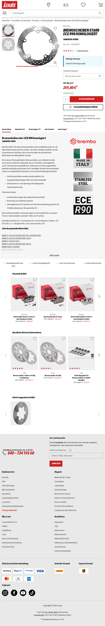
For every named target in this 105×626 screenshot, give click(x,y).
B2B (3, 481)
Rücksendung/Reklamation (13, 506)
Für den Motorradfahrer (63, 506)
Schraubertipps (60, 490)
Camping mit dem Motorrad (65, 510)
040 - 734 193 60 (21, 453)
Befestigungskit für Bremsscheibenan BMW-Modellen (81, 378)
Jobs (4, 534)
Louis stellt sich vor (9, 522)
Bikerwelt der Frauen (62, 477)
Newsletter (6, 494)
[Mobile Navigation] (4, 13)
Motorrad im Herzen (62, 494)
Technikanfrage (8, 486)
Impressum (58, 522)
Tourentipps (59, 481)
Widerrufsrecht (60, 534)
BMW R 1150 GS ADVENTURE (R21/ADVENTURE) (21, 235)
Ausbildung (6, 530)
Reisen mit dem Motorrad (64, 498)
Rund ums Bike (60, 502)
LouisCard (6, 502)
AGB (56, 526)
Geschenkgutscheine (10, 498)
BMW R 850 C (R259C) (11, 247)
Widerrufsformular (61, 539)
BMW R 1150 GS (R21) (11, 241)
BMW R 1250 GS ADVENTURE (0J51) (16, 238)
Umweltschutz (60, 547)
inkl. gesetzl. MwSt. (78, 116)
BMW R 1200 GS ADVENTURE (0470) (16, 244)
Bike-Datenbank (8, 490)
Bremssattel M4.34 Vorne (53, 317)
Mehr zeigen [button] (54, 255)
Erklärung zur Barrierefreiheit (65, 543)
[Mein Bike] (65, 5)
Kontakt (5, 477)
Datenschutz (59, 530)
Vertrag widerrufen (9, 510)
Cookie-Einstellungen (62, 551)
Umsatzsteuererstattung (12, 543)
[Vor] (57, 46)
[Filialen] (48, 5)
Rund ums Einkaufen (10, 539)
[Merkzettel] (83, 5)
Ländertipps (59, 486)
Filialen (4, 526)
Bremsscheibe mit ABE (53, 375)
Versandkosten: (68, 118)
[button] (100, 13)
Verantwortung (8, 547)
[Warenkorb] (100, 5)
